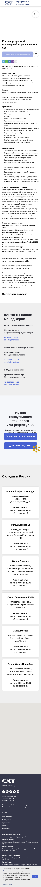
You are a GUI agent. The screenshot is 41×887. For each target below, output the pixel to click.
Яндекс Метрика (8, 871)
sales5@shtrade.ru (11, 340)
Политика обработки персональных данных (16, 807)
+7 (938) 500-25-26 (11, 360)
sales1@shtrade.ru (11, 362)
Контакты (6, 828)
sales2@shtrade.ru (11, 384)
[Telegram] (3, 61)
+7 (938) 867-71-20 (23, 2)
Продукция (6, 819)
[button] (20, 436)
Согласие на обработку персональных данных (16, 805)
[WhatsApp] (6, 61)
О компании (7, 816)
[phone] (3, 791)
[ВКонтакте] (9, 61)
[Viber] (12, 61)
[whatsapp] (14, 791)
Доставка (6, 822)
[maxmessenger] (10, 791)
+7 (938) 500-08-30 (23, 4)
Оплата (5, 825)
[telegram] (18, 791)
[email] (7, 791)
